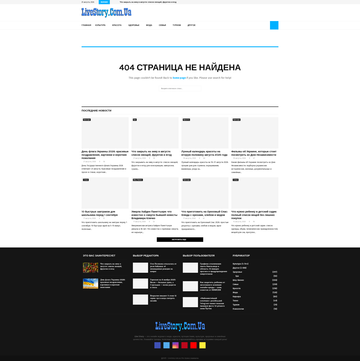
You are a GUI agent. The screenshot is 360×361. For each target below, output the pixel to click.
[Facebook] (157, 345)
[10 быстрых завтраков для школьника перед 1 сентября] (105, 193)
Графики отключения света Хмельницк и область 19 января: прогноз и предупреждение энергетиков (213, 269)
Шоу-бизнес (138, 180)
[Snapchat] (202, 345)
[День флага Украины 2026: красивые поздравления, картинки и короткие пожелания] (105, 133)
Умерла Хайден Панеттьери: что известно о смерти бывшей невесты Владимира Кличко (154, 215)
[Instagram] (175, 345)
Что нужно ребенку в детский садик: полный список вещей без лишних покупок (254, 215)
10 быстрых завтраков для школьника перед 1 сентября (100, 213)
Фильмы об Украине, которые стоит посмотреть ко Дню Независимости (253, 153)
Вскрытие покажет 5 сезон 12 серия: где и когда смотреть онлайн (163, 298)
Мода (149, 25)
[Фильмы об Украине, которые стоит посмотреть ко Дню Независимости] (254, 133)
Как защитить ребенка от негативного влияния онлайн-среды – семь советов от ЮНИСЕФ (212, 286)
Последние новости (96, 110)
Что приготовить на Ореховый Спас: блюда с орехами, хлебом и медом (204, 213)
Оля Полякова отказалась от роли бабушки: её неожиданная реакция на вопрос (163, 268)
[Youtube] (193, 345)
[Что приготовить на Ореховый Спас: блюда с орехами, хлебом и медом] (205, 193)
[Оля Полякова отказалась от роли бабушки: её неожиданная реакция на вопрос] (140, 268)
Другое (191, 25)
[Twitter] (166, 345)
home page (179, 77)
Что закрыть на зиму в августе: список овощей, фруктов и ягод (151, 153)
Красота (117, 25)
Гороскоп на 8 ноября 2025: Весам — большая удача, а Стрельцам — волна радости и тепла (163, 284)
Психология (238, 309)
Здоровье (133, 25)
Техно (235, 300)
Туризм (177, 25)
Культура (100, 25)
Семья (162, 25)
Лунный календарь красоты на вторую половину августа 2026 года (150, 2)
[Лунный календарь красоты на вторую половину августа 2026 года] (205, 133)
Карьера (237, 296)
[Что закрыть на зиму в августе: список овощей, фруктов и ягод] (155, 133)
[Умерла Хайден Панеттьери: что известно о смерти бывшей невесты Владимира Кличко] (155, 193)
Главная (86, 25)
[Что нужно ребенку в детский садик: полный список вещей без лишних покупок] (254, 193)
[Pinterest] (184, 345)
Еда (135, 120)
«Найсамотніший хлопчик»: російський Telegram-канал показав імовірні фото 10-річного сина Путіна (212, 303)
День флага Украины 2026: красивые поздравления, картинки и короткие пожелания (105, 155)
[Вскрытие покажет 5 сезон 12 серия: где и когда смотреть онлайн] (140, 300)
